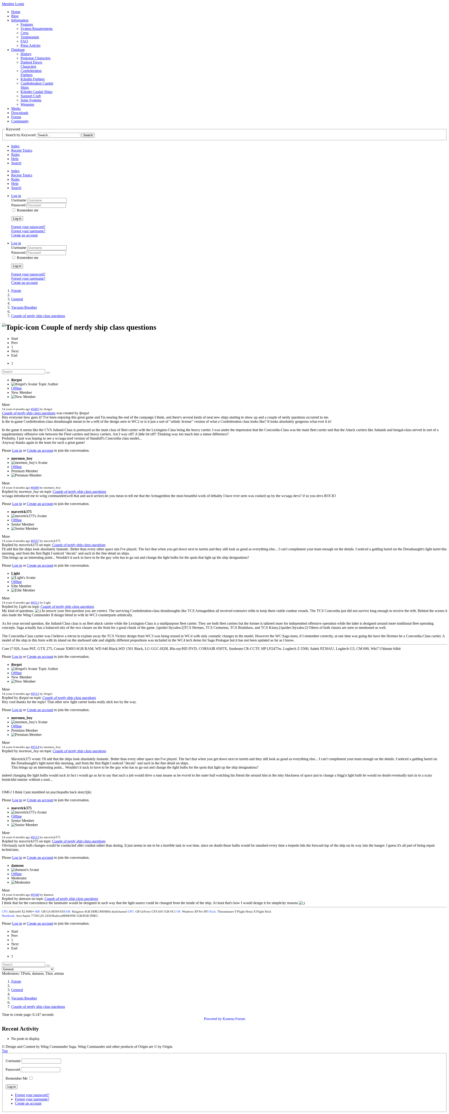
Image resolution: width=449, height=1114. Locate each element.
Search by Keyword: (21, 135)
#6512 (35, 693)
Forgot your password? (28, 227)
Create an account (24, 235)
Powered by (213, 1019)
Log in (17, 218)
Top (5, 1051)
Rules (15, 155)
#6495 (35, 409)
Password (18, 205)
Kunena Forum (234, 1019)
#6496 (35, 487)
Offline (16, 388)
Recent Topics (21, 150)
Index (15, 146)
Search (16, 163)
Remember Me (17, 1078)
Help (14, 159)
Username (19, 200)
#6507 (35, 541)
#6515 (35, 837)
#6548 (35, 894)
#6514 (35, 747)
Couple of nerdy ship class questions (28, 413)
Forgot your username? (28, 231)
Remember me (27, 210)
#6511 (35, 602)
